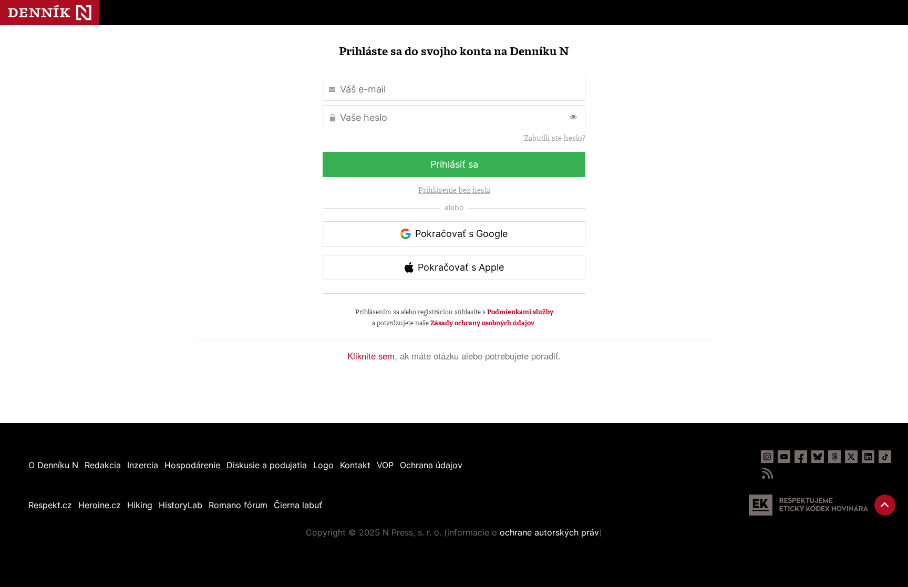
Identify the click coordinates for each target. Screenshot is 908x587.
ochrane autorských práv (549, 532)
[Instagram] (767, 456)
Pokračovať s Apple (461, 267)
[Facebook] (800, 456)
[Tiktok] (884, 456)
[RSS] (767, 473)
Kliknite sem (371, 355)
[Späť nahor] (884, 505)
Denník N (49, 12)
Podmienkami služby (520, 311)
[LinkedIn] (868, 456)
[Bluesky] (817, 456)
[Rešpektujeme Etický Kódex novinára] (808, 505)
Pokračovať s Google (461, 233)
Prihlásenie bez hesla (454, 190)
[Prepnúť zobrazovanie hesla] (573, 117)
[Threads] (834, 456)
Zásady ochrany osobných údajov (482, 322)
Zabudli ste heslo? (554, 138)
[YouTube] (784, 456)
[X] (851, 456)
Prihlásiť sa (454, 164)
